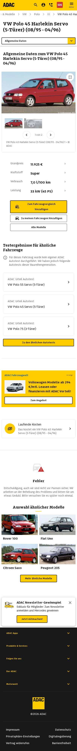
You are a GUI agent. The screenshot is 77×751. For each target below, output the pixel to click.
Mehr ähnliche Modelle (38, 578)
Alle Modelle (38, 227)
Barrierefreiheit (61, 743)
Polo (37, 14)
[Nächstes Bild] (51, 135)
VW (24, 14)
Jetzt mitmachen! (32, 619)
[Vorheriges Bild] (26, 135)
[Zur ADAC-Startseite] (8, 5)
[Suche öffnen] (35, 5)
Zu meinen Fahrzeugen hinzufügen (41, 218)
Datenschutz (63, 729)
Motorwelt (12, 684)
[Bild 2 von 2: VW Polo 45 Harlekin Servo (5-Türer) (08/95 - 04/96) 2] (33, 123)
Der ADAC (11, 671)
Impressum (13, 729)
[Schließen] (70, 603)
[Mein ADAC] (43, 5)
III (48, 14)
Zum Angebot (38, 400)
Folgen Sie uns (13, 658)
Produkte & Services (16, 646)
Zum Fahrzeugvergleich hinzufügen (41, 206)
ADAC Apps (12, 633)
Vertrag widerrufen (17, 743)
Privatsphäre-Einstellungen (23, 736)
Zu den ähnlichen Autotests (38, 342)
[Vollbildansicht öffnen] (70, 77)
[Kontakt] (51, 5)
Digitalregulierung (60, 736)
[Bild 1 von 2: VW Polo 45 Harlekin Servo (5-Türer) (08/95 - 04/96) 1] (14, 123)
